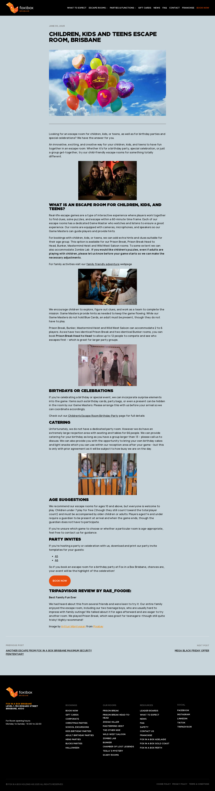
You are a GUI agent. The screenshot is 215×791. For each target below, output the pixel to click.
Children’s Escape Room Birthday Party (93, 415)
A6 (56, 560)
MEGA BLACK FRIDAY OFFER (192, 650)
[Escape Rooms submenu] (107, 7)
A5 (56, 556)
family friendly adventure (103, 264)
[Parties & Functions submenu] (135, 7)
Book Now (60, 580)
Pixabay (98, 626)
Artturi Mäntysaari (73, 626)
